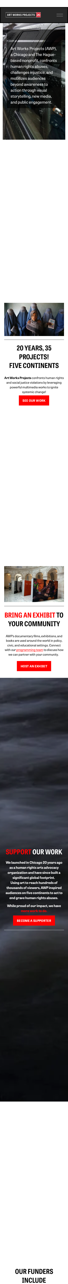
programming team (29, 650)
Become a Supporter (34, 920)
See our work (33, 400)
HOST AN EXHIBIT (34, 666)
